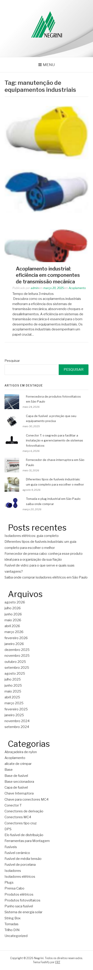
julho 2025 (13, 679)
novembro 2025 (17, 656)
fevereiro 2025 (16, 709)
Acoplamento (77, 288)
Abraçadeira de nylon (21, 752)
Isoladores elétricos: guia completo (32, 536)
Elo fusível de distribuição (24, 835)
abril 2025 (12, 697)
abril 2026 (12, 626)
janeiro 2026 (14, 644)
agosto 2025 (15, 673)
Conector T (13, 805)
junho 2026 (13, 614)
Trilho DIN (12, 930)
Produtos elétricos (19, 894)
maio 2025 (13, 691)
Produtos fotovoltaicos (22, 900)
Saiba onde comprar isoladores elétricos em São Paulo (46, 577)
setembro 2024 (17, 727)
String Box (13, 918)
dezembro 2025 (17, 650)
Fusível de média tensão (23, 859)
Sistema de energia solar (23, 912)
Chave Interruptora (19, 793)
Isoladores (13, 871)
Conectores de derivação (24, 811)
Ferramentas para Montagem (27, 841)
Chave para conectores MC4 (27, 799)
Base (9, 770)
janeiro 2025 (14, 715)
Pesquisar (12, 361)
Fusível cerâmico (17, 853)
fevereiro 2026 (16, 638)
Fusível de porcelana (20, 865)
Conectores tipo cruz (21, 823)
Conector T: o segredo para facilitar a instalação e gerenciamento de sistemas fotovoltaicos (54, 441)
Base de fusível (16, 776)
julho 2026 (13, 608)
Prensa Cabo (14, 888)
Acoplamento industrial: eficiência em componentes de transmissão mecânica (48, 275)
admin (35, 288)
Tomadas (12, 924)
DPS (8, 829)
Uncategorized (16, 936)
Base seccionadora (19, 782)
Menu (49, 64)
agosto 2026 (15, 602)
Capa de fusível (16, 787)
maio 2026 (13, 620)
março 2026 (14, 632)
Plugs (9, 882)
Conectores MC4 (18, 817)
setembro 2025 (17, 668)
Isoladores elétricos (20, 877)
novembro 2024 (17, 721)
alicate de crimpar (18, 764)
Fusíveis (11, 847)
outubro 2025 (15, 662)
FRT (57, 962)
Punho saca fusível (19, 906)
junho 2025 (13, 685)
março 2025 (14, 703)
